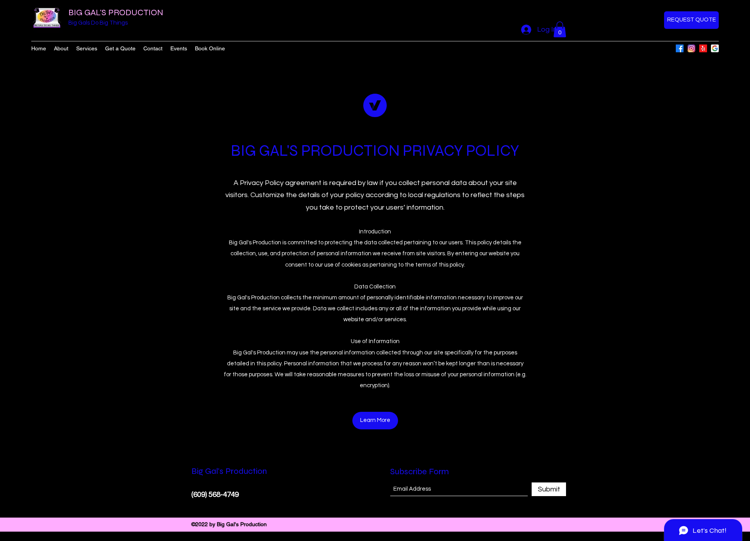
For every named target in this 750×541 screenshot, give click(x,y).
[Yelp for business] (703, 48)
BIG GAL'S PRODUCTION (115, 12)
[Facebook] (680, 48)
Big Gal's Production (229, 471)
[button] (559, 29)
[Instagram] (691, 48)
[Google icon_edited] (715, 48)
